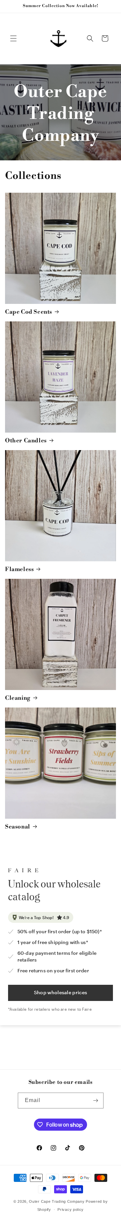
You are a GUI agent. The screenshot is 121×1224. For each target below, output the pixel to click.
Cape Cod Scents (28, 312)
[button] (13, 38)
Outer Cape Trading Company (56, 1201)
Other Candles (26, 440)
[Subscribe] (95, 1100)
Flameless (19, 569)
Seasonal (17, 826)
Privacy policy (70, 1209)
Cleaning (18, 698)
